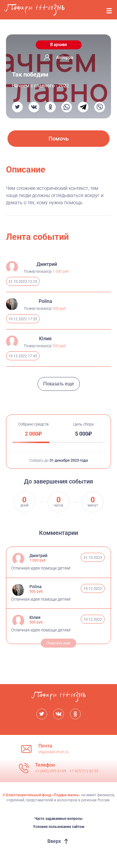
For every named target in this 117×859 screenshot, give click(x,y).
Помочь (59, 138)
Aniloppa (64, 57)
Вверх (54, 841)
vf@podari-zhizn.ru (53, 752)
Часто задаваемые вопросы (58, 819)
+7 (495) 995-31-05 (51, 771)
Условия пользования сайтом (58, 827)
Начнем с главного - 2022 (40, 86)
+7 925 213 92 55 (84, 771)
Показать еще (58, 383)
